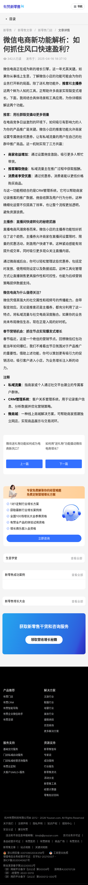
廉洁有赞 (23, 829)
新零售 (7, 30)
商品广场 (60, 841)
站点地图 (25, 847)
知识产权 (52, 823)
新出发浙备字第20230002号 (19, 865)
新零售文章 (25, 30)
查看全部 (76, 558)
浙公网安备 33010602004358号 (25, 852)
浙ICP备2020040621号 (16, 860)
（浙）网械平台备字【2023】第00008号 (26, 869)
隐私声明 (38, 823)
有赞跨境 (45, 841)
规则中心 (67, 823)
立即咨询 (44, 538)
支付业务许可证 (71, 835)
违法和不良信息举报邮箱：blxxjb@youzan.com (32, 835)
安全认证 (8, 829)
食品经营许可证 (11, 841)
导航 (80, 6)
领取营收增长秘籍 (44, 639)
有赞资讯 (74, 841)
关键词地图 (41, 847)
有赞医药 (30, 841)
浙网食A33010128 (64, 869)
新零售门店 (45, 30)
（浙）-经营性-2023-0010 (18, 873)
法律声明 (23, 823)
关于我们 (8, 823)
